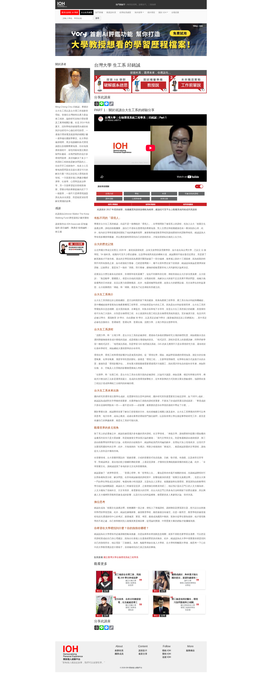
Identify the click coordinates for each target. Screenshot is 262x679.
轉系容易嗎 (132, 4)
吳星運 (187, 610)
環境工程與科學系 (188, 607)
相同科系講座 (150, 204)
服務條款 (190, 650)
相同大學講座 (113, 204)
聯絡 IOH (166, 650)
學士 (99, 591)
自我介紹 (109, 194)
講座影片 (143, 650)
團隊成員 (119, 654)
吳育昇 (130, 585)
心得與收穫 (137, 199)
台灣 (106, 591)
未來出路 (164, 199)
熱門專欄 (99, 12)
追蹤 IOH (166, 657)
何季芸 (187, 585)
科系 (164, 194)
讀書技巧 (142, 4)
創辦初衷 (119, 650)
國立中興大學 (131, 581)
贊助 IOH (166, 654)
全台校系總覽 (86, 12)
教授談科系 (111, 12)
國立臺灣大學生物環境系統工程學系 (120, 557)
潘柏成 (130, 610)
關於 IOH (162, 12)
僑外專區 (151, 12)
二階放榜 (152, 4)
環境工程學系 (131, 583)
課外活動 (109, 199)
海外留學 (138, 12)
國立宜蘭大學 (131, 605)
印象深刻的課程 (191, 194)
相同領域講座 (188, 204)
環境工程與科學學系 (188, 583)
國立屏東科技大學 (188, 605)
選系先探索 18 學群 (69, 12)
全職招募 (175, 12)
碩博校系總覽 (125, 12)
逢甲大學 (187, 581)
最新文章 (143, 654)
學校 (137, 194)
